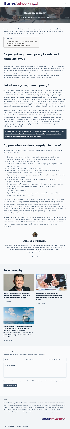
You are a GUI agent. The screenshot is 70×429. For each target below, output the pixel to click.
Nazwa (7, 359)
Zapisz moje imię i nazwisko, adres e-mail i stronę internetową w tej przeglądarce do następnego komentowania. (36, 380)
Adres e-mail (30, 359)
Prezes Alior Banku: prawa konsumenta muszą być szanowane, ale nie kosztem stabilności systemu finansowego (17, 295)
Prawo (49, 17)
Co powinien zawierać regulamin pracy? (18, 45)
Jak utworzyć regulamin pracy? (15, 43)
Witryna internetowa (54, 359)
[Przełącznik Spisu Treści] (35, 39)
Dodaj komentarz (10, 365)
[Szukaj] (65, 3)
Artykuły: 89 (35, 256)
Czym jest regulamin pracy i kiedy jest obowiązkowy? (21, 41)
